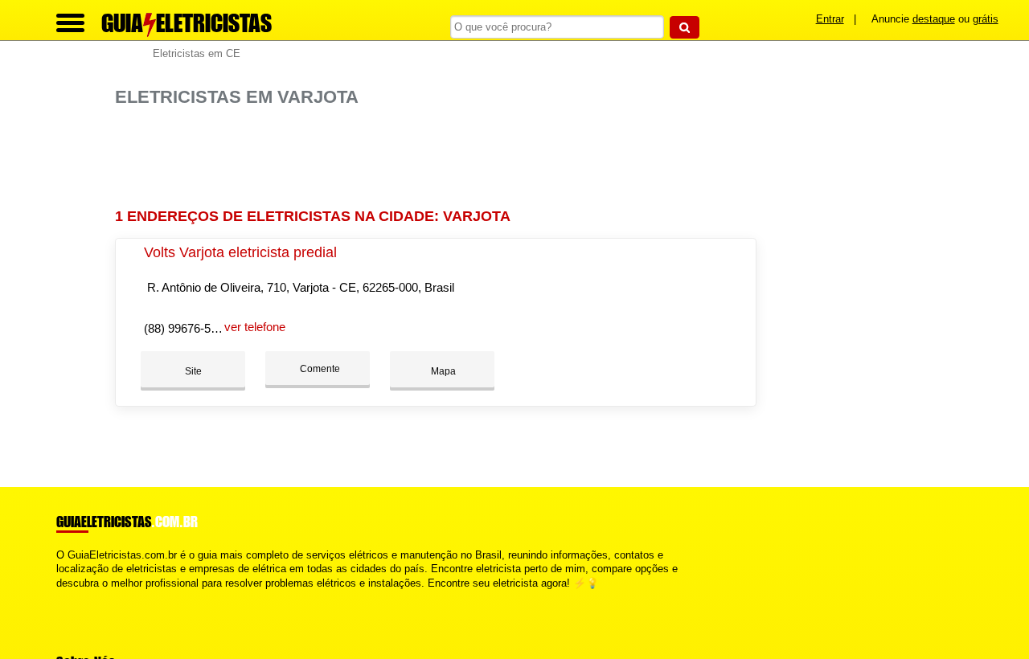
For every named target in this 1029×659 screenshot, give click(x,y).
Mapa (442, 371)
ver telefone (254, 327)
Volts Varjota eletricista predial (240, 252)
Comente (318, 369)
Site (193, 371)
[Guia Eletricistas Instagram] (74, 597)
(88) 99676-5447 (187, 328)
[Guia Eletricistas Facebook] (60, 597)
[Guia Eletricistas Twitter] (67, 597)
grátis (985, 19)
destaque (933, 19)
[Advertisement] (440, 158)
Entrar (830, 19)
